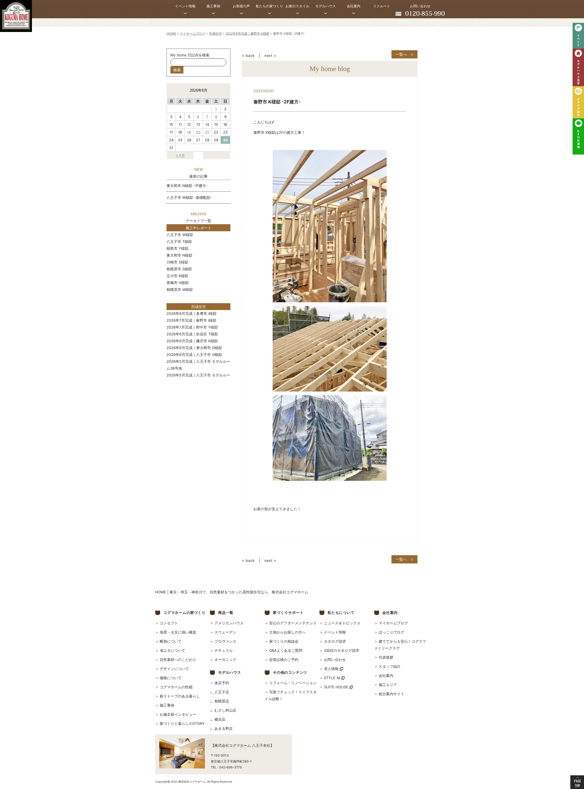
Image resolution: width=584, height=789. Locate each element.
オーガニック (225, 659)
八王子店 (221, 692)
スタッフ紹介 (390, 666)
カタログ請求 (335, 641)
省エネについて (172, 650)
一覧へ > (405, 54)
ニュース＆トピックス (342, 623)
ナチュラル (223, 650)
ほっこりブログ (391, 632)
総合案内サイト (391, 694)
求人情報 (332, 668)
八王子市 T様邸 (179, 241)
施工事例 (167, 705)
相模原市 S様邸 (179, 269)
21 (207, 132)
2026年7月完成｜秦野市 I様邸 (191, 320)
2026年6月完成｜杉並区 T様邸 (192, 334)
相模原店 (221, 701)
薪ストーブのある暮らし (180, 696)
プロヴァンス (225, 641)
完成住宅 (198, 306)
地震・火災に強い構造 (178, 632)
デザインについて (174, 668)
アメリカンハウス (229, 623)
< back (248, 55)
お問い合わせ (335, 659)
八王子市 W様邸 (180, 234)
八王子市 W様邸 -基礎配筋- (189, 197)
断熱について (171, 641)
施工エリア (388, 684)
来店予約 (221, 683)
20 (198, 132)
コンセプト (169, 623)
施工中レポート (198, 228)
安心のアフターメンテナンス (293, 623)
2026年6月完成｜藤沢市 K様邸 (192, 341)
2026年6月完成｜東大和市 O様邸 (194, 347)
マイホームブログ (393, 623)
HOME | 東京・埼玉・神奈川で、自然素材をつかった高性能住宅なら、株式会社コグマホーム (231, 592)
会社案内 (386, 675)
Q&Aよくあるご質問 (285, 650)
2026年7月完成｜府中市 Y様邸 (192, 327)
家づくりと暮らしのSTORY (182, 723)
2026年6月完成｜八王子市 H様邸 (194, 354)
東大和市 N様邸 (179, 255)
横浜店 (219, 719)
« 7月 (180, 155)
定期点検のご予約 (283, 659)
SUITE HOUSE (336, 687)
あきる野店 (223, 728)
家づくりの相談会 (283, 641)
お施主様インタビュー (178, 714)
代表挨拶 (386, 657)
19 (189, 132)
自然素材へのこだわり (178, 659)
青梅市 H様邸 (178, 282)
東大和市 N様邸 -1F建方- (187, 185)
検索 (177, 69)
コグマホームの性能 (176, 687)
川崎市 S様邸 (177, 262)
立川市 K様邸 (177, 276)
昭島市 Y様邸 (177, 248)
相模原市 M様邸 (180, 289)
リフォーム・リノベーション (293, 683)
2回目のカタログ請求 (341, 650)
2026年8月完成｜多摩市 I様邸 (191, 313)
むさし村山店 (225, 710)
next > (270, 55)
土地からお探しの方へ (287, 632)
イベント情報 (335, 632)
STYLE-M (332, 678)
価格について (171, 678)
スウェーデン (225, 632)
